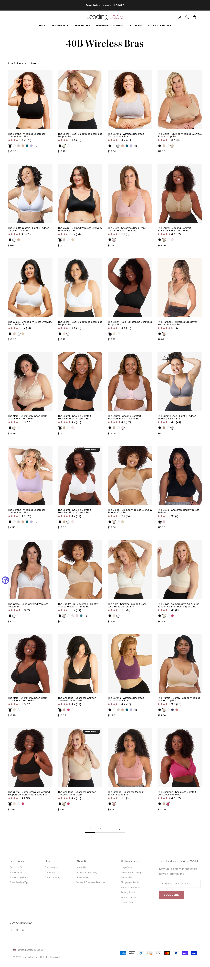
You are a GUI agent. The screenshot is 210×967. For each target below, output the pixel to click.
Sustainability (83, 877)
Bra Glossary (16, 872)
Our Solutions (52, 867)
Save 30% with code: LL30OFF (105, 5)
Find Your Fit (16, 867)
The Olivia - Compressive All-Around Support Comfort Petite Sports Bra (178, 605)
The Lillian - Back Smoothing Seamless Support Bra (80, 135)
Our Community (53, 877)
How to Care (127, 902)
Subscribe (171, 895)
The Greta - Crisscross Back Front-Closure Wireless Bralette (127, 229)
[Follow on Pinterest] (23, 930)
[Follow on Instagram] (17, 930)
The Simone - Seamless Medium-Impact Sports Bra (126, 793)
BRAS (42, 25)
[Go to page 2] (120, 828)
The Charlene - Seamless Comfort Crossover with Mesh (77, 699)
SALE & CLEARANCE (159, 25)
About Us (81, 867)
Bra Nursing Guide (19, 877)
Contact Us (126, 877)
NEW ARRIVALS (60, 25)
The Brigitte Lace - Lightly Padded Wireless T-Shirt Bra (177, 417)
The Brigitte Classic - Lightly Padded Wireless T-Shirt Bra (28, 229)
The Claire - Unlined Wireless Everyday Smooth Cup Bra (180, 135)
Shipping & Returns (131, 882)
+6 (85, 615)
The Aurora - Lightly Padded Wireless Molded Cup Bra (179, 699)
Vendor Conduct (129, 897)
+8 (35, 146)
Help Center (127, 867)
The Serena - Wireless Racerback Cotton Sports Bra (26, 135)
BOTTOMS (136, 25)
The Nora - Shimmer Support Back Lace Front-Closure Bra (27, 417)
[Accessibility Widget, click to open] (5, 580)
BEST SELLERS (82, 25)
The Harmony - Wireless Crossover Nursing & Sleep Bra (177, 323)
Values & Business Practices (90, 882)
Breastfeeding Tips (19, 882)
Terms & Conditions (131, 887)
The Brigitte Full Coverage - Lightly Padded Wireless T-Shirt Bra (78, 605)
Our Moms (50, 872)
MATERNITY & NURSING (110, 25)
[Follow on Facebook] (11, 930)
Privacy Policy (128, 892)
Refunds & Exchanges (132, 872)
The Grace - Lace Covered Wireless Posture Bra (28, 605)
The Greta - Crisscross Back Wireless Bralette (178, 511)
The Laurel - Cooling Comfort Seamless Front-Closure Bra (174, 229)
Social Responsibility (86, 872)
